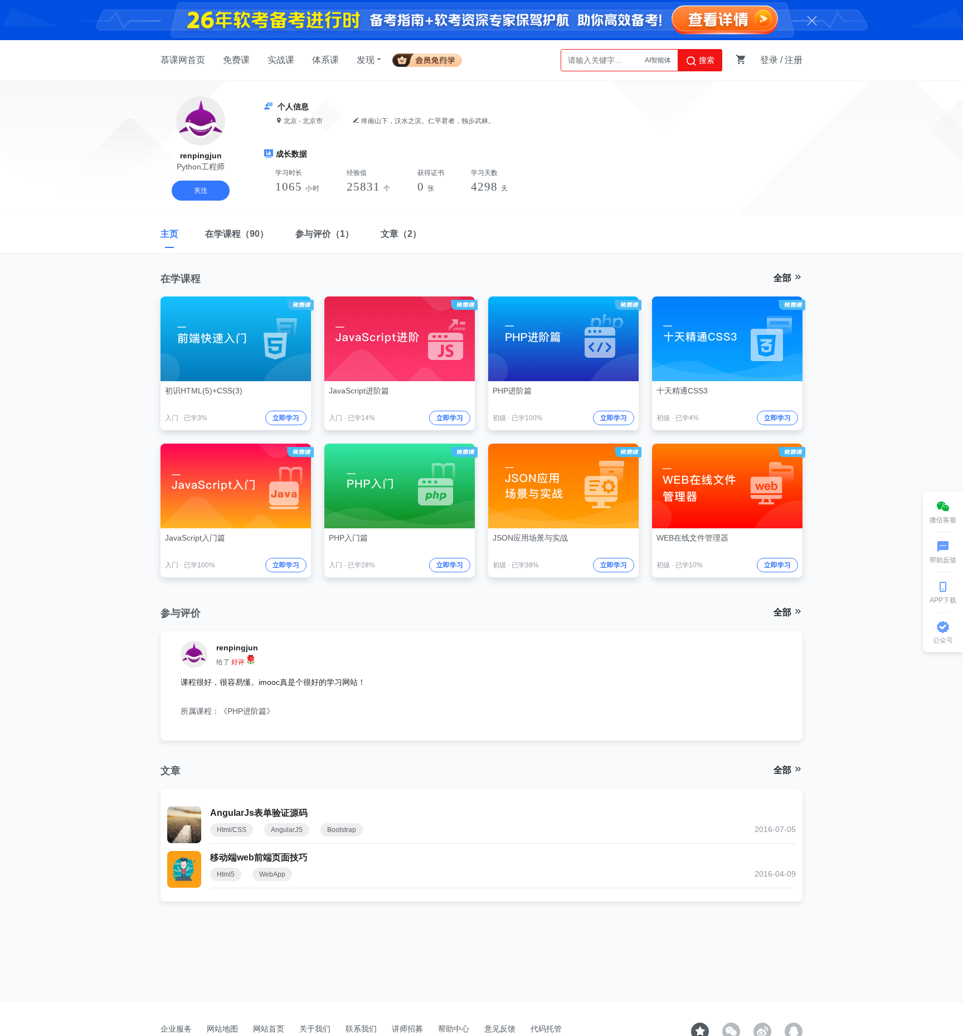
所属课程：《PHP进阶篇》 (227, 711)
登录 (769, 60)
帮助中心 (453, 1028)
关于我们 (314, 1028)
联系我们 (361, 1028)
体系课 (325, 60)
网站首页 (268, 1028)
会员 (431, 58)
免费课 (236, 60)
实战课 (281, 60)
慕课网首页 (182, 60)
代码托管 (546, 1028)
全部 (784, 278)
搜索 (705, 60)
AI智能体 (658, 60)
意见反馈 (499, 1028)
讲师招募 (407, 1028)
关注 (200, 190)
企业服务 (176, 1028)
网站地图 (222, 1028)
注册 (793, 60)
